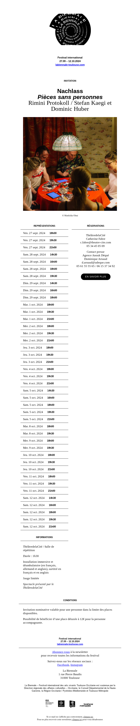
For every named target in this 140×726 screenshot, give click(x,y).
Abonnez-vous (61, 652)
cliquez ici (88, 716)
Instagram (77, 665)
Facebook (63, 665)
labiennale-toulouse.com (70, 64)
